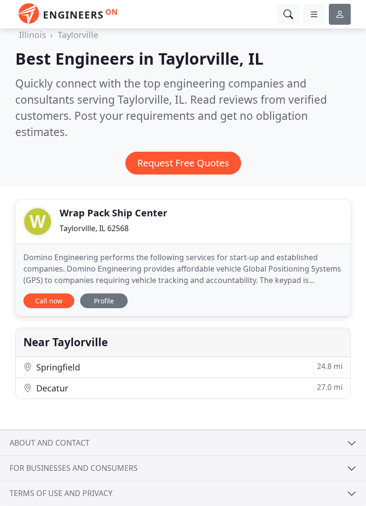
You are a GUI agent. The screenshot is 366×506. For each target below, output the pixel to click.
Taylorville (78, 34)
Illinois (32, 34)
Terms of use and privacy (61, 493)
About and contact (50, 443)
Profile (104, 300)
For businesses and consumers (74, 468)
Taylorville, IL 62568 (94, 228)
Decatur (188, 388)
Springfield (188, 367)
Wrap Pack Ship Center (113, 212)
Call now (48, 300)
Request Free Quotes (183, 162)
